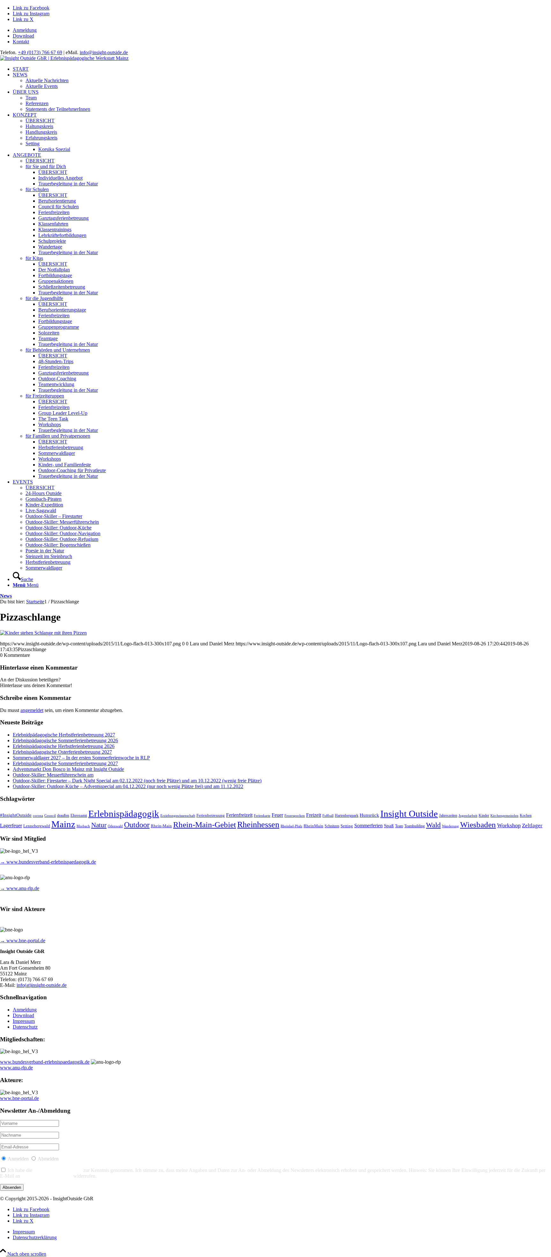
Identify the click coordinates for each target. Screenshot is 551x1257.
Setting (347, 825)
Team (399, 826)
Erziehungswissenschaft (177, 815)
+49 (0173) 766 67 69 (40, 52)
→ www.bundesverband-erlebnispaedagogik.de (48, 862)
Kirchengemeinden (504, 815)
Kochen (526, 816)
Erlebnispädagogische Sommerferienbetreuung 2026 (65, 740)
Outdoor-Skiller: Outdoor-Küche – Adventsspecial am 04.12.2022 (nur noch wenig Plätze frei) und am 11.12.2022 (128, 786)
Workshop (509, 825)
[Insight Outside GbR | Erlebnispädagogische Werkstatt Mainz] (64, 58)
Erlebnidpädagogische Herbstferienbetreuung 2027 (64, 734)
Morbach (83, 826)
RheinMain (313, 826)
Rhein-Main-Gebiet (204, 824)
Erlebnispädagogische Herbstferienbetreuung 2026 (63, 746)
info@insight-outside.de (104, 52)
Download (23, 36)
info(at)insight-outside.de (42, 985)
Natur (99, 825)
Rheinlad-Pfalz (291, 826)
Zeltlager (532, 825)
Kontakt (21, 41)
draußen (63, 816)
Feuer (277, 815)
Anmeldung (25, 30)
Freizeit (313, 815)
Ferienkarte (262, 815)
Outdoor (137, 825)
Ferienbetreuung (210, 815)
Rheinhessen (258, 824)
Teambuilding (414, 826)
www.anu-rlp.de (16, 1067)
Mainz (63, 824)
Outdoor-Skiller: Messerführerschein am (53, 775)
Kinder (484, 816)
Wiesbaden (478, 824)
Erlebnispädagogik (123, 813)
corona (38, 815)
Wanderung (450, 826)
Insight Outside (409, 813)
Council (50, 815)
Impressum (24, 1021)
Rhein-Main (161, 825)
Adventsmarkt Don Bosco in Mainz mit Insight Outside (68, 769)
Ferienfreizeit (239, 815)
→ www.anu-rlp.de (19, 888)
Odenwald (115, 826)
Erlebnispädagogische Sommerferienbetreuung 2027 (65, 763)
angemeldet (31, 710)
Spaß (389, 825)
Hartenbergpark (346, 816)
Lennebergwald (36, 826)
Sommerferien (368, 825)
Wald (433, 825)
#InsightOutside (16, 815)
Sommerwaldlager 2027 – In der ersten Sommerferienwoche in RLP (81, 757)
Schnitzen (332, 826)
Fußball (328, 815)
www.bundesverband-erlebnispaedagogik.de (45, 1062)
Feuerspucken (294, 815)
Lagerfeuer (11, 825)
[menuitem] (282, 30)
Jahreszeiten (448, 816)
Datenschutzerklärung (57, 1170)
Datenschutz (25, 1027)
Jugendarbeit (468, 815)
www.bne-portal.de (19, 1098)
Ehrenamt (78, 815)
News (6, 596)
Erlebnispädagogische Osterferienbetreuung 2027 (62, 752)
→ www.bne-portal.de (22, 940)
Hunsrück (369, 815)
